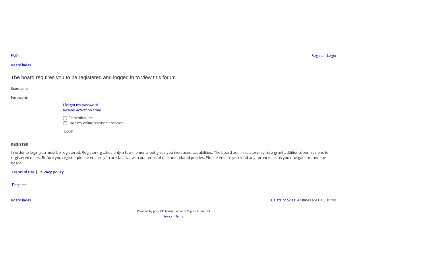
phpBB (157, 211)
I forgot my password (80, 105)
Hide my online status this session (95, 122)
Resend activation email (82, 110)
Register (19, 185)
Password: (19, 97)
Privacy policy (51, 171)
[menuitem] (14, 56)
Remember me (80, 117)
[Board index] (141, 28)
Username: (19, 88)
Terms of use (22, 171)
